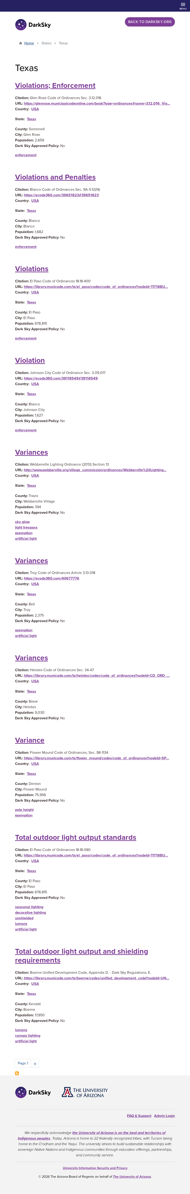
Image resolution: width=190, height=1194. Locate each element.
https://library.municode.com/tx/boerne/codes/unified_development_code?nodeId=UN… (96, 978)
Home (29, 43)
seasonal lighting (29, 907)
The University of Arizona (132, 1177)
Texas (31, 119)
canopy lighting (27, 1035)
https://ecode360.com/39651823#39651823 (61, 195)
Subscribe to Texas (17, 1073)
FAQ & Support (139, 1116)
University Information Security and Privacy (95, 1168)
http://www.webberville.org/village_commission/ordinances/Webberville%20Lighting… (95, 470)
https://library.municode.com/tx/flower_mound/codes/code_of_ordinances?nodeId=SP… (96, 758)
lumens (21, 923)
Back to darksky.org (150, 22)
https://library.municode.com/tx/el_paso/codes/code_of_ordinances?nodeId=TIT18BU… (96, 286)
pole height (24, 809)
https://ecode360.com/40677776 (51, 578)
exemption (23, 533)
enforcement (25, 155)
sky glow (22, 522)
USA (35, 109)
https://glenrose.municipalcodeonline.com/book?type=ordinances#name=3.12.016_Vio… (97, 103)
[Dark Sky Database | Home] (33, 24)
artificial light (26, 538)
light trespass (26, 527)
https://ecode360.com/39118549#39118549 (61, 378)
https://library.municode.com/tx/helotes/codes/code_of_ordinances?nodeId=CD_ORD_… (97, 675)
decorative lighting (30, 912)
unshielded (24, 918)
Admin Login (164, 1116)
